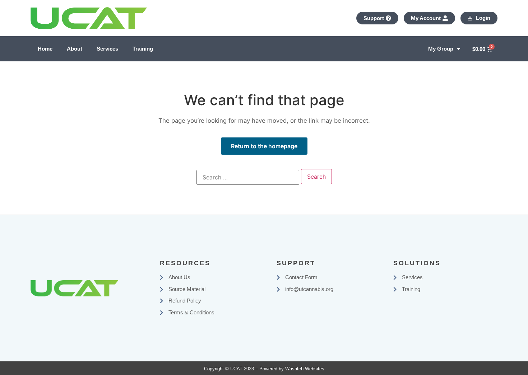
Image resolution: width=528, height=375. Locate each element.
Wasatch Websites (304, 368)
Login (483, 18)
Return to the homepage (264, 146)
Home (45, 49)
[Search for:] (247, 177)
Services (107, 49)
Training (143, 49)
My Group (440, 49)
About (74, 49)
